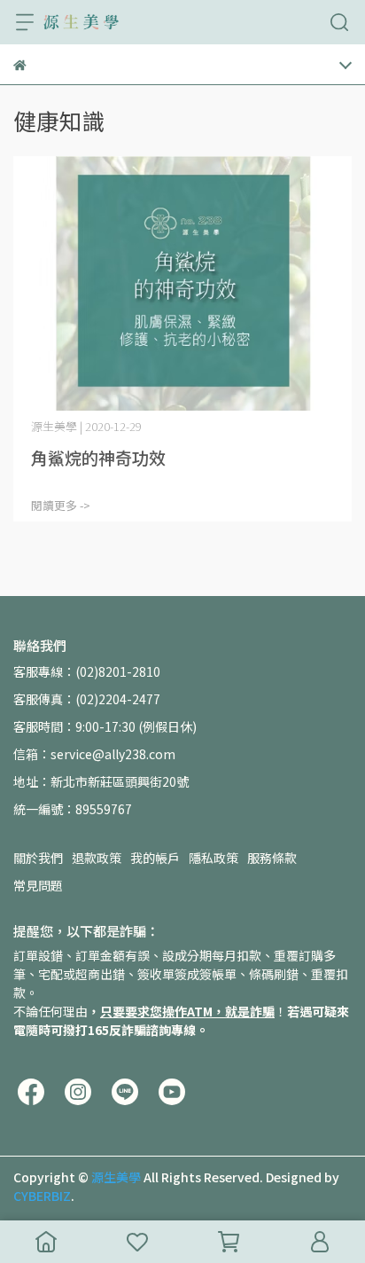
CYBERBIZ (42, 1195)
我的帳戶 (155, 858)
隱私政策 (213, 858)
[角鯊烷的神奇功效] (182, 283)
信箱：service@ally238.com (94, 754)
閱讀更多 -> (60, 505)
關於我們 (38, 858)
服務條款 (272, 858)
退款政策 (96, 858)
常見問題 (38, 885)
